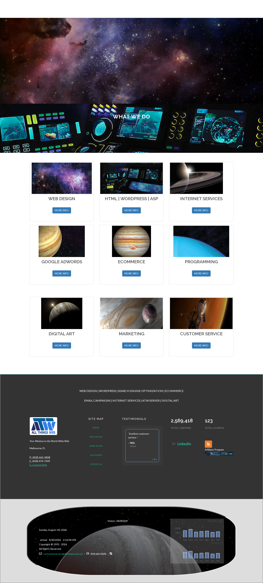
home (96, 427)
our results (96, 454)
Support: (226, 8)
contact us (96, 463)
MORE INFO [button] (62, 210)
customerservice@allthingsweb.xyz (62, 553)
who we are (96, 436)
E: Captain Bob (38, 464)
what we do (96, 445)
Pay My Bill (251, 8)
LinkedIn (184, 444)
